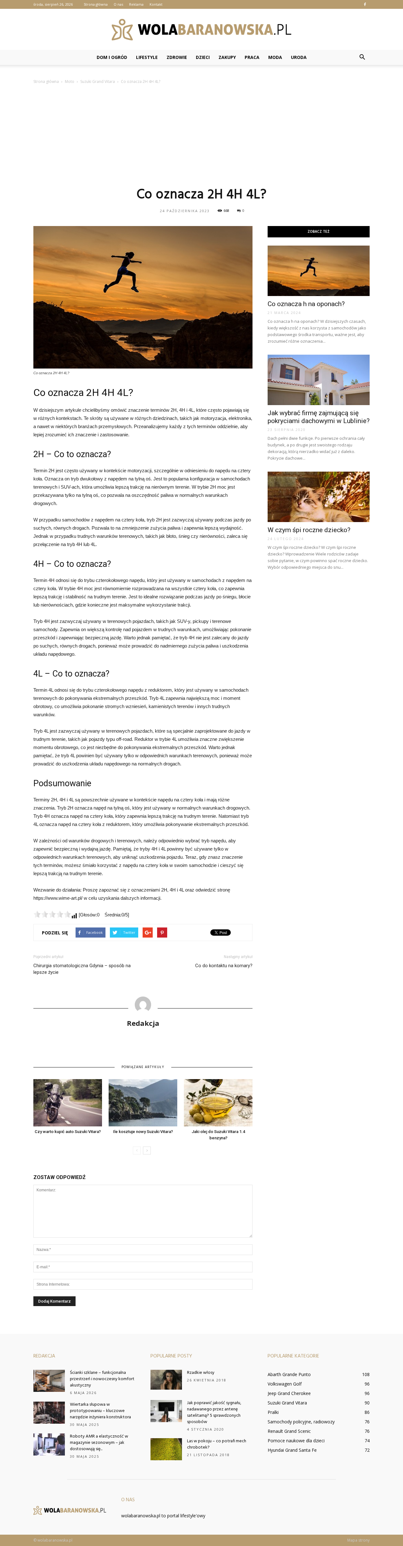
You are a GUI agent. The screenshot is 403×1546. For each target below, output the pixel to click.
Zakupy (227, 57)
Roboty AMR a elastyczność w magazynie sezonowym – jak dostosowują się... (99, 1443)
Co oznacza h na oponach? (306, 304)
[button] (362, 57)
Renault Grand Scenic (289, 1431)
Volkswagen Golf (285, 1384)
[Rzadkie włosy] (166, 1380)
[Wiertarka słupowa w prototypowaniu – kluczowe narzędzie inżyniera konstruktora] (49, 1413)
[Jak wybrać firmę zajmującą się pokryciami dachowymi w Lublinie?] (319, 380)
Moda (275, 57)
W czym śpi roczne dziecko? (309, 530)
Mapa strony (358, 1540)
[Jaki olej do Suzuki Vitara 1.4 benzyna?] (218, 1102)
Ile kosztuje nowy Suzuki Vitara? (143, 1131)
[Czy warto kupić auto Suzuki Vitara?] (67, 1102)
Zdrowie (177, 57)
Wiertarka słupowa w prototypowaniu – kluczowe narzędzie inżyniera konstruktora (100, 1411)
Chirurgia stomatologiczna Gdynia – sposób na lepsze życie (82, 969)
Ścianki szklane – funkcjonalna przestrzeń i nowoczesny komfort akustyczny (102, 1379)
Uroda (299, 57)
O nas (118, 4)
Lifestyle (147, 57)
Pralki (273, 1412)
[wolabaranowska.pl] (201, 29)
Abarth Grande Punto (289, 1374)
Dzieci (203, 57)
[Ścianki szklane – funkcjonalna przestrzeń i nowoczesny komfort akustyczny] (49, 1381)
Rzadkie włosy (200, 1372)
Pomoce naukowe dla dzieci (296, 1441)
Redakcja (143, 1023)
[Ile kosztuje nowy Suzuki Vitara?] (143, 1102)
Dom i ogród (112, 57)
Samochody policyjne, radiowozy (301, 1422)
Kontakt (156, 4)
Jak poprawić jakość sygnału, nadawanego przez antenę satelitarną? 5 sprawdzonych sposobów (214, 1412)
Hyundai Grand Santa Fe (292, 1450)
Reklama (136, 4)
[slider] (52, 914)
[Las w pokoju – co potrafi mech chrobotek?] (166, 1449)
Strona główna (96, 4)
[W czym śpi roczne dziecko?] (319, 497)
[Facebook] (365, 4)
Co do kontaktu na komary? (224, 965)
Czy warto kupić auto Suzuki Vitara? (68, 1131)
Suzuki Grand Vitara (287, 1403)
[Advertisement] (201, 135)
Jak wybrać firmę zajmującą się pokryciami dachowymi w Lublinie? (319, 417)
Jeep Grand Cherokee (289, 1393)
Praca (252, 57)
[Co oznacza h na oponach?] (319, 271)
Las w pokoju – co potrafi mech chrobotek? (216, 1444)
